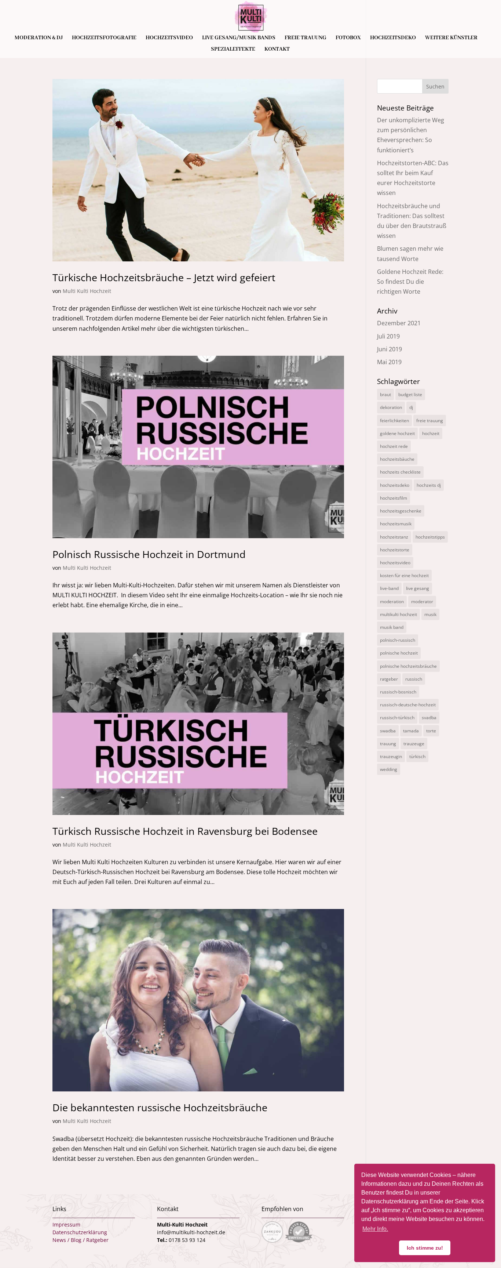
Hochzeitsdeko (393, 38)
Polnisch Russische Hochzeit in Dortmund (149, 554)
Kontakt (277, 49)
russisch (413, 679)
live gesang (417, 588)
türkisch (417, 756)
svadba (429, 717)
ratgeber (389, 679)
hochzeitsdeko (394, 485)
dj (411, 407)
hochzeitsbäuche (397, 459)
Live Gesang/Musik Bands (238, 38)
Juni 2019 (389, 349)
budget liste (410, 394)
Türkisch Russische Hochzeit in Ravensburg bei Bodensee (185, 831)
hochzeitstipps (430, 537)
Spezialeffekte (233, 49)
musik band (391, 627)
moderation (392, 601)
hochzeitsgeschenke (400, 511)
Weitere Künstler (451, 38)
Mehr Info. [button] (375, 1229)
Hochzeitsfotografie (104, 38)
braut (385, 394)
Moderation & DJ (39, 38)
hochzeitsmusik (396, 524)
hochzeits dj (429, 485)
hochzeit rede (394, 446)
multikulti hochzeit (398, 614)
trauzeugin (391, 756)
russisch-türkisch (397, 717)
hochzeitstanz (394, 537)
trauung (388, 743)
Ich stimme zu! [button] (425, 1248)
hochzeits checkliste (400, 472)
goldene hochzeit (397, 433)
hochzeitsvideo (395, 562)
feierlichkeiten (394, 420)
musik (430, 614)
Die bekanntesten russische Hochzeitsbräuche (159, 1107)
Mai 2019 (389, 362)
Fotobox (348, 38)
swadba (388, 731)
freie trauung (429, 420)
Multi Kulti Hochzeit (87, 290)
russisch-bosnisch (398, 692)
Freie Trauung (305, 38)
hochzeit (430, 433)
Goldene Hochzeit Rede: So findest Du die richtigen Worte (410, 282)
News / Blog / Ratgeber (80, 1239)
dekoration (391, 407)
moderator (422, 601)
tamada (411, 731)
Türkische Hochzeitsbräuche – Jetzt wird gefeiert (163, 277)
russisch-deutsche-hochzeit (408, 705)
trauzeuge (413, 743)
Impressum (66, 1224)
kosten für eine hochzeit (404, 575)
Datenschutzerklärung (79, 1232)
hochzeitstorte (394, 550)
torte (431, 731)
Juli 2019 (388, 336)
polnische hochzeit (399, 653)
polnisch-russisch (397, 640)
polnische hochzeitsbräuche (408, 666)
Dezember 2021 (399, 323)
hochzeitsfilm (393, 498)
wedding (388, 769)
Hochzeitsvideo (169, 38)
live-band (389, 588)
